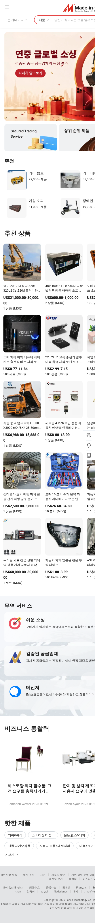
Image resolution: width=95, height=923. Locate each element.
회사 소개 (28, 875)
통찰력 (73, 879)
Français (81, 887)
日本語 (66, 887)
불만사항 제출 (8, 875)
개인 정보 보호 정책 (83, 875)
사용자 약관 (58, 875)
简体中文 (34, 887)
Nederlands (61, 891)
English (18, 887)
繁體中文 (51, 887)
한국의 (31, 891)
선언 (43, 875)
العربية (44, 891)
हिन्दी (76, 891)
